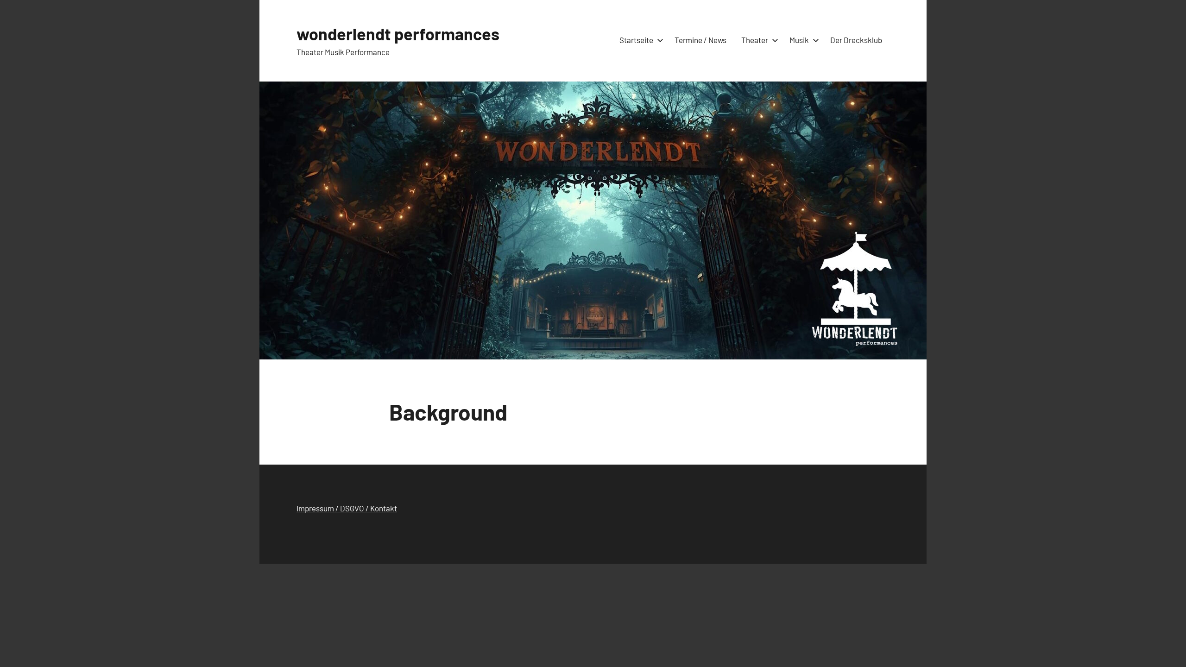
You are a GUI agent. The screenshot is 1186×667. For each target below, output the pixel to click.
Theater (754, 39)
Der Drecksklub (856, 39)
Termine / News (700, 39)
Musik (799, 39)
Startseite (636, 39)
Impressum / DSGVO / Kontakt (346, 508)
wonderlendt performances (397, 34)
